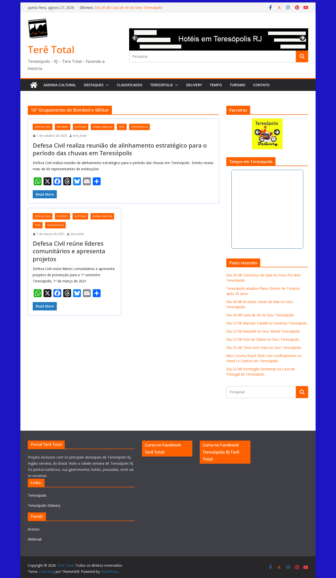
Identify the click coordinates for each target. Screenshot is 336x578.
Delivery (194, 85)
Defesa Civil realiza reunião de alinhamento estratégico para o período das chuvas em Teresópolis (120, 149)
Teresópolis (161, 85)
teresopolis (139, 127)
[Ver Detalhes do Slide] (218, 39)
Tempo (216, 85)
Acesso (33, 529)
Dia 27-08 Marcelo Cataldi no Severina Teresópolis (266, 323)
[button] (106, 85)
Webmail (35, 539)
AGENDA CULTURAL (60, 85)
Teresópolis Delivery (44, 505)
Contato (261, 85)
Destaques (94, 85)
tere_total (79, 136)
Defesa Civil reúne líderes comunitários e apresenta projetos (69, 251)
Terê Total (51, 49)
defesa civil (42, 127)
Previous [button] (135, 37)
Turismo (237, 85)
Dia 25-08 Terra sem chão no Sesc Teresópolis (263, 347)
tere (122, 127)
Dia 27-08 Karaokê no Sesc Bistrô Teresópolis (263, 331)
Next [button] (302, 38)
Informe (62, 127)
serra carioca (102, 127)
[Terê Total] (34, 85)
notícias (80, 127)
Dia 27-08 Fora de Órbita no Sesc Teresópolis (262, 339)
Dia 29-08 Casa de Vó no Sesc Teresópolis (128, 7)
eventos (62, 216)
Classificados (129, 85)
